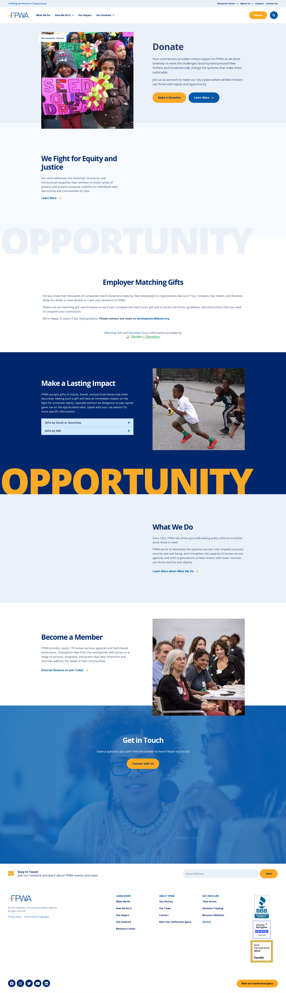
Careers (259, 3)
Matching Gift (113, 333)
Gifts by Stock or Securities (63, 422)
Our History (166, 901)
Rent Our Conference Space (175, 922)
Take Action (209, 901)
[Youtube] (37, 983)
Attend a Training (212, 908)
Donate (206, 922)
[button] (273, 15)
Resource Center (226, 3)
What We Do (43, 15)
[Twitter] (29, 983)
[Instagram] (20, 983)
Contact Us (272, 3)
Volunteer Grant (138, 333)
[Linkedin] (46, 983)
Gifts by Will (53, 431)
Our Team (165, 908)
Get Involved (103, 15)
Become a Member (213, 915)
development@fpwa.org (153, 318)
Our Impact (84, 15)
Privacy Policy (14, 916)
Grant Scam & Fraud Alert (36, 916)
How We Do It (63, 15)
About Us (245, 3)
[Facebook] (11, 983)
